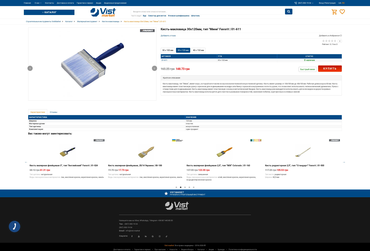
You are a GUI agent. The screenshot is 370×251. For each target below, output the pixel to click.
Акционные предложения (115, 3)
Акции (98, 3)
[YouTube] (138, 236)
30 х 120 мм (183, 50)
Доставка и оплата (65, 3)
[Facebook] (131, 236)
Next (344, 161)
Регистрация (330, 3)
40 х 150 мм (198, 50)
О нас (37, 3)
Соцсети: (123, 236)
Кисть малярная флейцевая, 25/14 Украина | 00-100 (135, 165)
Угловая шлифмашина (178, 16)
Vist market (169, 245)
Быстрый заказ (307, 69)
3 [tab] (185, 187)
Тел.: (121, 224)
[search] (288, 11)
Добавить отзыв (168, 36)
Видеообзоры (187, 249)
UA (339, 3)
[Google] (152, 236)
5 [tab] (193, 187)
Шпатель (195, 16)
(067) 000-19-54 (131, 224)
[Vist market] (185, 208)
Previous (26, 161)
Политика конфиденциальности (243, 249)
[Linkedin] (145, 236)
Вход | (321, 3)
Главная (27, 3)
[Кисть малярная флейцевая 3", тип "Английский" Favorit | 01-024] (67, 152)
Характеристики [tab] (37, 112)
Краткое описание (171, 77)
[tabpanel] (67, 160)
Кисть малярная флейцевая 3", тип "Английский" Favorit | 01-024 (64, 165)
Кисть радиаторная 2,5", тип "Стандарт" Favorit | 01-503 (294, 165)
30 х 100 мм (167, 50)
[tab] (251, 77)
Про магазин (160, 249)
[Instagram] (159, 236)
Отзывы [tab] (53, 112)
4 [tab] (189, 187)
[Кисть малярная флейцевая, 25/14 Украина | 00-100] (146, 152)
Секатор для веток (157, 16)
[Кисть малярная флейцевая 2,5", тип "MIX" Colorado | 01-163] (224, 152)
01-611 (164, 60)
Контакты (49, 3)
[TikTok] (166, 236)
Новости (173, 249)
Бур (144, 16)
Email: (122, 231)
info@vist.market (133, 231)
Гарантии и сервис (85, 3)
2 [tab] (180, 187)
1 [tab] (176, 187)
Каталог (201, 249)
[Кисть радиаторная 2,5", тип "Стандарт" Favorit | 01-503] (303, 152)
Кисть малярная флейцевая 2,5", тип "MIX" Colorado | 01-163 (218, 165)
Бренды (221, 249)
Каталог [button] (50, 12)
